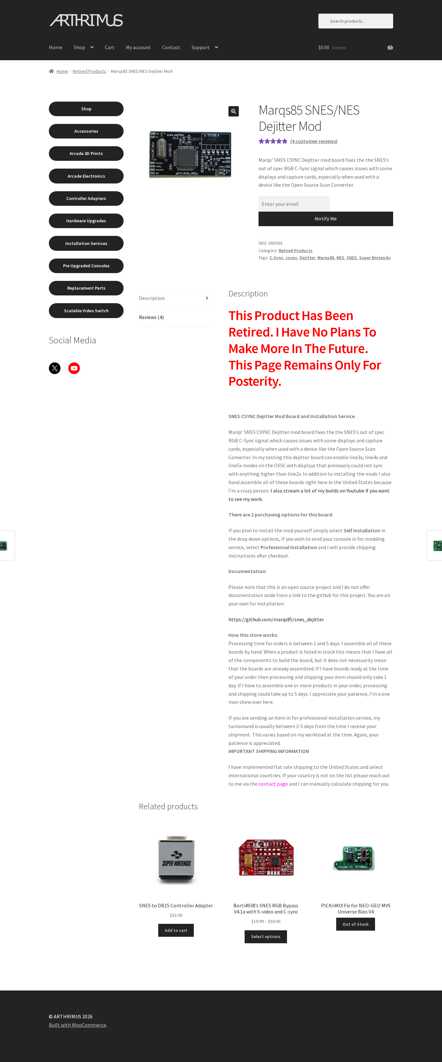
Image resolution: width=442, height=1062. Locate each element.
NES (340, 257)
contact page (273, 783)
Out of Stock (356, 924)
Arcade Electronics (86, 176)
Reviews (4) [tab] (151, 317)
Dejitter (307, 257)
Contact (171, 47)
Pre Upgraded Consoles (86, 266)
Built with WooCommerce (77, 1025)
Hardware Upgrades (86, 221)
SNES (352, 257)
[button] (233, 111)
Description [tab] (152, 298)
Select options (266, 936)
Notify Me (326, 218)
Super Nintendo (375, 257)
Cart (110, 47)
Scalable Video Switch (86, 311)
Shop (79, 47)
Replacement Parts (86, 288)
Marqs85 (325, 257)
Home (55, 47)
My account (138, 47)
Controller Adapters (86, 198)
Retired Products (89, 71)
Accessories (86, 131)
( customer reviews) (313, 141)
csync (291, 257)
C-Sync (276, 257)
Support (201, 47)
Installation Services (86, 243)
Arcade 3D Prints (86, 153)
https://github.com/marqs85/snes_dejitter (276, 619)
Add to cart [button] (176, 930)
